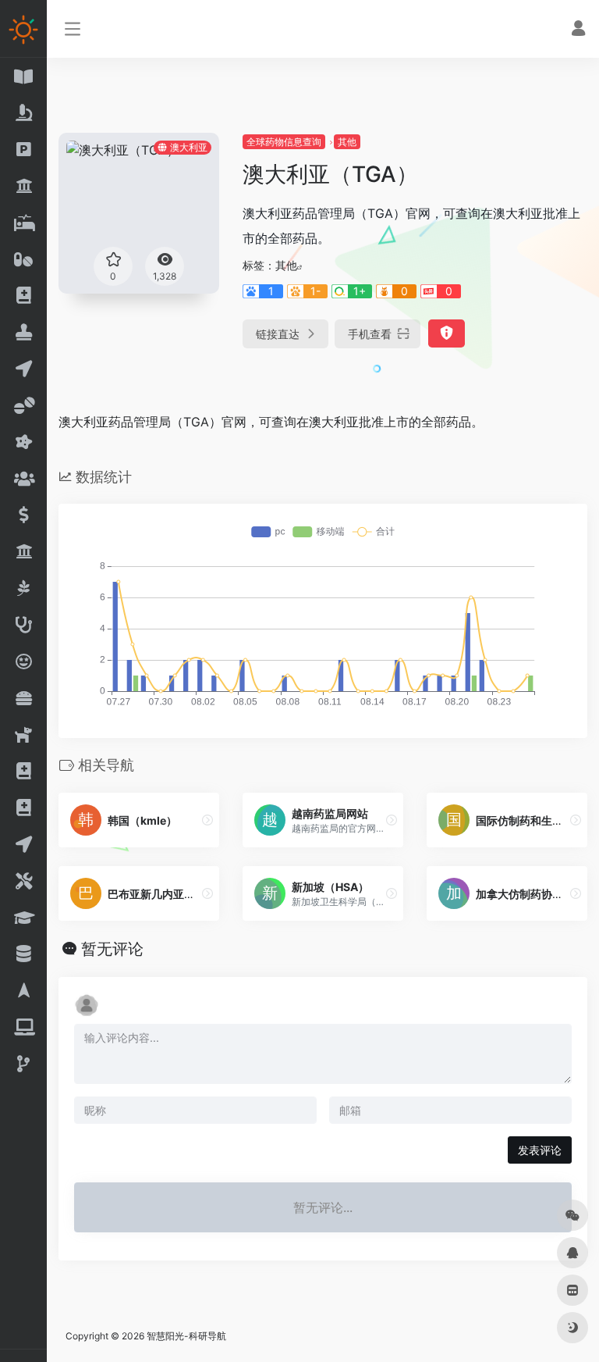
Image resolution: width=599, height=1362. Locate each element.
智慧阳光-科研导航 (186, 1336)
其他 (347, 142)
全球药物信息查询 (283, 142)
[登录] (578, 30)
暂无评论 (112, 948)
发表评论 (540, 1150)
